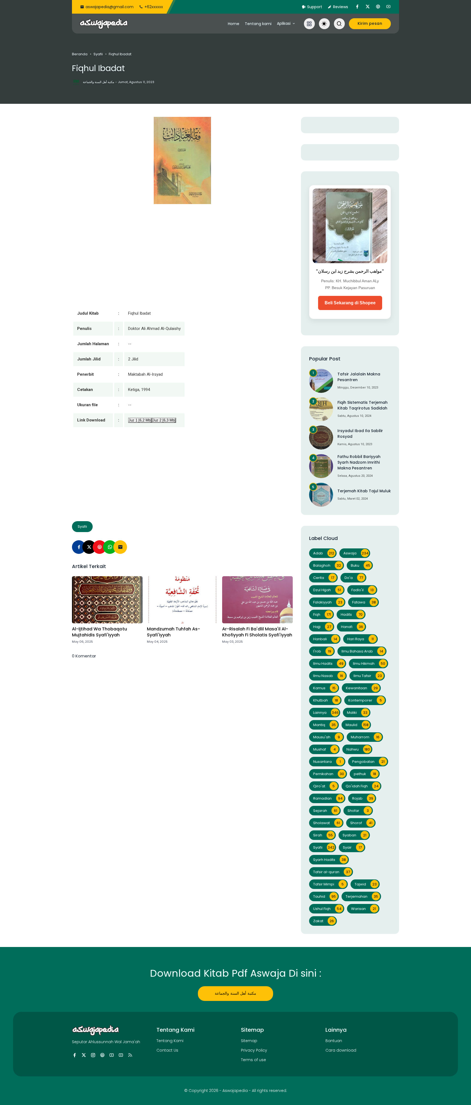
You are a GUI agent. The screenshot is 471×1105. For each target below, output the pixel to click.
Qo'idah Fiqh (362, 786)
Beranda (79, 54)
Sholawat (326, 822)
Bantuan (333, 1040)
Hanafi (352, 626)
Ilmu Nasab (328, 675)
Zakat (323, 921)
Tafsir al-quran (331, 872)
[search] (339, 23)
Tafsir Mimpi (328, 884)
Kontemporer (365, 700)
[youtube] (388, 7)
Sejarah (325, 810)
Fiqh (322, 614)
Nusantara (327, 761)
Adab (323, 553)
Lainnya (326, 712)
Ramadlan (328, 798)
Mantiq (324, 724)
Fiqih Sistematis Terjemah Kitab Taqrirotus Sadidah (362, 405)
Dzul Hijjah (327, 590)
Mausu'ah (326, 737)
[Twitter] (89, 547)
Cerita (323, 577)
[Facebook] (79, 547)
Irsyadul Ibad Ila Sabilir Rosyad (360, 433)
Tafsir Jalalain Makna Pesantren (358, 376)
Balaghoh (327, 565)
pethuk (365, 773)
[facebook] (357, 7)
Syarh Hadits (329, 859)
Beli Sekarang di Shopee (350, 302)
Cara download (340, 1050)
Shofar (358, 810)
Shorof (361, 822)
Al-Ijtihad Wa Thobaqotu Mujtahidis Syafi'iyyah (99, 632)
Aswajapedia (235, 1090)
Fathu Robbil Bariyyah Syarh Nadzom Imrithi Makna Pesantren (359, 462)
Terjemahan (362, 896)
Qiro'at (324, 786)
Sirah (323, 835)
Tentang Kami (169, 1040)
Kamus (324, 688)
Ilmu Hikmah (369, 663)
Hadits (352, 614)
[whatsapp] (110, 547)
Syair (352, 847)
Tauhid (324, 896)
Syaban (354, 835)
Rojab (362, 798)
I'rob (322, 651)
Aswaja (356, 553)
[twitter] (367, 7)
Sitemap (249, 1040)
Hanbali (325, 639)
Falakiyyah (327, 602)
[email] (120, 547)
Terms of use (253, 1059)
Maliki (357, 712)
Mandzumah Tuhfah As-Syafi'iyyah (173, 632)
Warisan (363, 908)
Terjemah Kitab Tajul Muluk (364, 491)
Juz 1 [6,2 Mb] (140, 420)
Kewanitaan (362, 688)
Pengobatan (368, 761)
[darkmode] (324, 23)
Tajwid (366, 884)
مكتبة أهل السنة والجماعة (235, 993)
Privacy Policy (254, 1050)
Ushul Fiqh (327, 908)
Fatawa (364, 602)
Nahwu (358, 749)
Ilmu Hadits (328, 663)
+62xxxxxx (153, 7)
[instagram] (93, 1055)
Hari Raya (360, 639)
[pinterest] (378, 7)
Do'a (354, 577)
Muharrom (365, 737)
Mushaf (324, 749)
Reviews (340, 7)
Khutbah (325, 700)
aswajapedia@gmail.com (110, 7)
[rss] (130, 1055)
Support (314, 7)
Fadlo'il (362, 590)
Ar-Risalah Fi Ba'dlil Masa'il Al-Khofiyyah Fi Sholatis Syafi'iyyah (257, 632)
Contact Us (167, 1050)
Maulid (357, 724)
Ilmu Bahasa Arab (362, 651)
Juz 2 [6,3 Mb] (164, 420)
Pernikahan (328, 773)
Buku (360, 565)
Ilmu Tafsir (368, 675)
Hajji (322, 626)
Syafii (98, 54)
